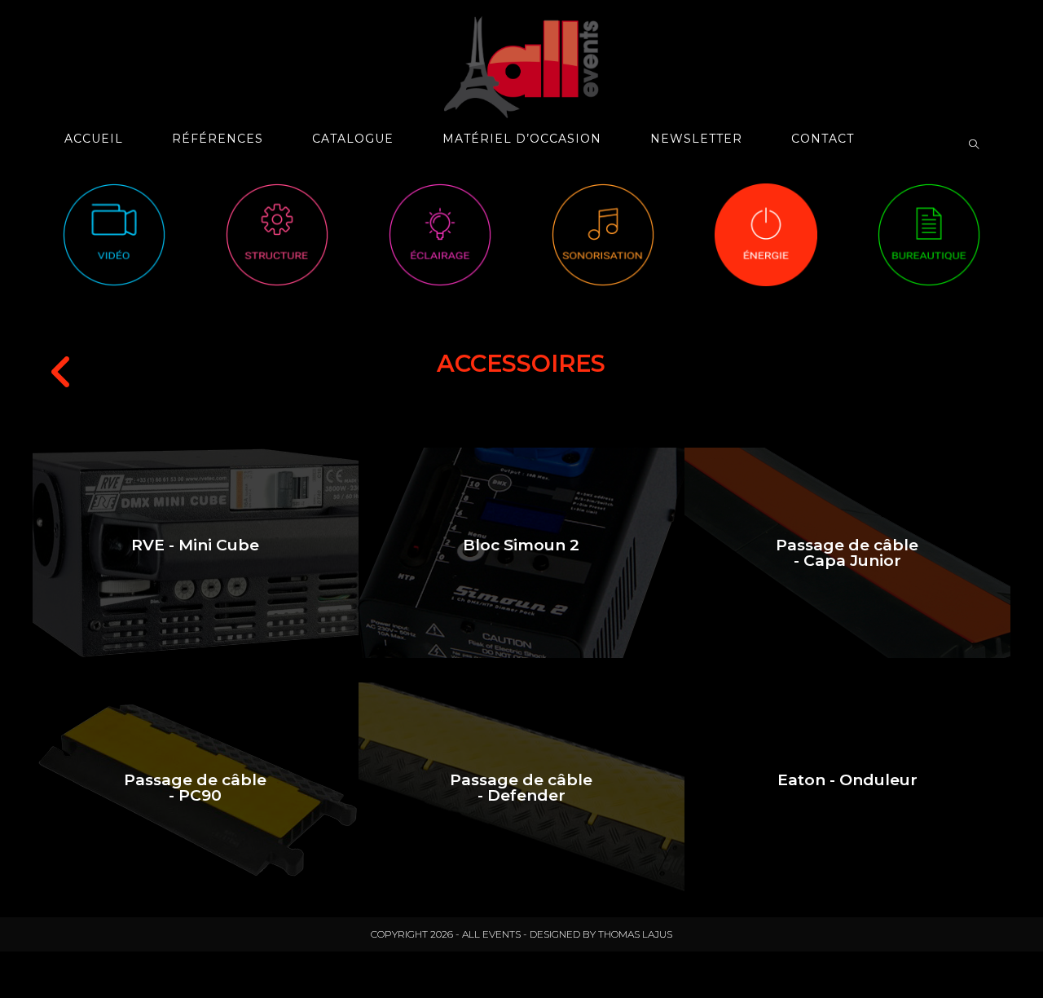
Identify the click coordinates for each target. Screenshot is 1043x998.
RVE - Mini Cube (195, 545)
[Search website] (973, 145)
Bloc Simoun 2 (521, 545)
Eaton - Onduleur (847, 780)
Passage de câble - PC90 (195, 788)
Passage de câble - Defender (521, 788)
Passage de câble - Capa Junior (847, 553)
